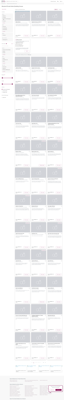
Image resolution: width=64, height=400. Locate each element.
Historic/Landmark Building (6, 49)
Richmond (4, 26)
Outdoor (4, 52)
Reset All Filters (4, 9)
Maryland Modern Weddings (28, 391)
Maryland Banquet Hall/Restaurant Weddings (46, 392)
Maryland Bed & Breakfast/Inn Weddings (15, 394)
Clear (12, 43)
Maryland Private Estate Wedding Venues (12, 3)
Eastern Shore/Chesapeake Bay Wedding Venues (31, 380)
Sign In (61, 1)
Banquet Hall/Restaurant (6, 69)
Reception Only (5, 92)
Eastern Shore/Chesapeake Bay (7, 19)
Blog (58, 1)
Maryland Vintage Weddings (43, 390)
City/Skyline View (5, 59)
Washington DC (5, 39)
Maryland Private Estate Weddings (29, 385)
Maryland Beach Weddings (13, 390)
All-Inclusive (4, 66)
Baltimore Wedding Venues (13, 380)
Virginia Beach (5, 29)
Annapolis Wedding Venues (13, 381)
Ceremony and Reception (6, 89)
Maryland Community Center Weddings (45, 389)
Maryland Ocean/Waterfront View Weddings (46, 393)
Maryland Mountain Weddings (29, 390)
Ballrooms (4, 68)
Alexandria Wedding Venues (43, 380)
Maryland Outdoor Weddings (44, 394)
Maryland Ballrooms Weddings (14, 393)
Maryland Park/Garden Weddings (29, 393)
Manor (4, 61)
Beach (4, 58)
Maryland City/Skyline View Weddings (15, 392)
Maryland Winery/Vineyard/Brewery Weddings (31, 394)
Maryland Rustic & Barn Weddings (14, 389)
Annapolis (4, 17)
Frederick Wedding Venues (28, 381)
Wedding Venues (3, 3)
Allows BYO (4, 97)
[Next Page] (45, 362)
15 (43, 362)
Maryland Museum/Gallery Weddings (15, 391)
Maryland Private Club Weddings (29, 392)
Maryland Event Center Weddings (14, 385)
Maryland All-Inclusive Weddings (29, 389)
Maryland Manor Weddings (43, 391)
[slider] (2, 77)
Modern (4, 51)
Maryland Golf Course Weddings (44, 385)
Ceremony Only (5, 90)
